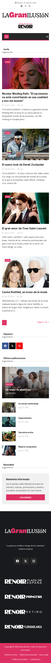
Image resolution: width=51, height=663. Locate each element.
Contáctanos (35, 659)
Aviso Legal (43, 654)
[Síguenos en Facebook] (21, 6)
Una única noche (25, 432)
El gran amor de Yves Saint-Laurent (24, 228)
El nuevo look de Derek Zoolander (23, 164)
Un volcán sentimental (28, 404)
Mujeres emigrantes (27, 447)
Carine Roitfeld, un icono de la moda (24, 292)
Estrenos (9, 384)
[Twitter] (12, 346)
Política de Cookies (20, 659)
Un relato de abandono (18, 389)
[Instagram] (19, 346)
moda (7, 62)
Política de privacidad (28, 654)
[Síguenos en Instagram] (29, 6)
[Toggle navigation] (6, 36)
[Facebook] (5, 346)
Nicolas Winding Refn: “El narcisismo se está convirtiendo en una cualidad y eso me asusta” (25, 97)
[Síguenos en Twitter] (26, 6)
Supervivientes (25, 418)
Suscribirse (25, 497)
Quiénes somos (10, 654)
